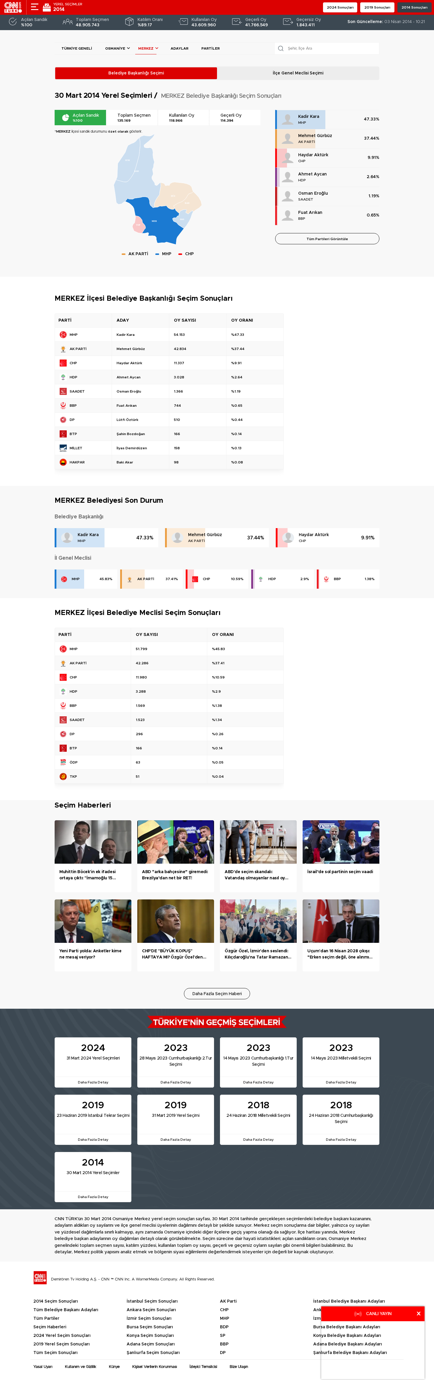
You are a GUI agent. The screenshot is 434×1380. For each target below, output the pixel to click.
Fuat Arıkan (310, 213)
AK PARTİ (306, 142)
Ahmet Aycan (312, 174)
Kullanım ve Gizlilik (80, 1367)
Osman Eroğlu (313, 193)
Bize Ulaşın (239, 1367)
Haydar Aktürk (313, 155)
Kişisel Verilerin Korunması (154, 1367)
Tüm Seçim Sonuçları (55, 1353)
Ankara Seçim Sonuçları (151, 1310)
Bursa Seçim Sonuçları (150, 1327)
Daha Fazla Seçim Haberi (217, 994)
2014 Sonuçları (415, 7)
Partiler (210, 48)
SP (222, 1336)
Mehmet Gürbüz (315, 136)
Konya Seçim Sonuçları (150, 1336)
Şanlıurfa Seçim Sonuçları (153, 1353)
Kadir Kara (308, 117)
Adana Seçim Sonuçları (151, 1344)
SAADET (305, 199)
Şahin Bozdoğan (131, 434)
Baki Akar (125, 462)
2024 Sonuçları (340, 7)
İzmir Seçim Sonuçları (149, 1318)
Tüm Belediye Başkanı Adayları (65, 1310)
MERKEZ (146, 48)
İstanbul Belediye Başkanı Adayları (349, 1301)
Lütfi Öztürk (127, 420)
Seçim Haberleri (49, 1327)
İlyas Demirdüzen (132, 448)
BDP (224, 1327)
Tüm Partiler (46, 1318)
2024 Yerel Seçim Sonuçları (62, 1336)
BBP (301, 218)
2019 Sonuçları (377, 7)
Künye (114, 1367)
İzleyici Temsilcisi (203, 1367)
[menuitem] (137, 171)
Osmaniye (115, 48)
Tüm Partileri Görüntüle (327, 239)
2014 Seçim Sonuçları (55, 1301)
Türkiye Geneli (76, 48)
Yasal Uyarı (42, 1367)
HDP (302, 180)
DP (223, 1353)
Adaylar (179, 48)
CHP (302, 161)
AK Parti (228, 1301)
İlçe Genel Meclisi (298, 73)
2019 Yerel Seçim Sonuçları (61, 1344)
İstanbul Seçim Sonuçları (152, 1301)
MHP (302, 122)
